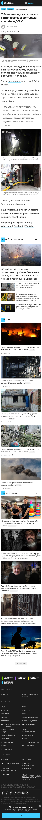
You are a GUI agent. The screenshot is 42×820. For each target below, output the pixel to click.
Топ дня (25, 749)
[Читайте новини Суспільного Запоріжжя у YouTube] (10, 793)
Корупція (26, 707)
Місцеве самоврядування (29, 731)
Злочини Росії (7, 742)
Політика (5, 739)
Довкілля (5, 721)
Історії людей (28, 735)
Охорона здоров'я (29, 721)
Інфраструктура (28, 724)
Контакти (5, 760)
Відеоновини (6, 749)
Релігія (24, 739)
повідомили (14, 81)
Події (3, 707)
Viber (28, 222)
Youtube (29, 226)
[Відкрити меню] (40, 3)
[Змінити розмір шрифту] (39, 32)
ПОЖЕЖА (10, 9)
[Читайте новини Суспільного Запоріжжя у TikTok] (27, 793)
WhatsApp (6, 226)
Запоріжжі (34, 66)
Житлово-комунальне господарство (10, 725)
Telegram (5, 222)
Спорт (3, 746)
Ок (21, 815)
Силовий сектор (8, 735)
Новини (4, 695)
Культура (26, 710)
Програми (5, 774)
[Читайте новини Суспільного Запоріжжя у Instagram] (6, 793)
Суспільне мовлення (10, 763)
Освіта (24, 714)
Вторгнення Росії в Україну (30, 695)
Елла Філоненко (11, 27)
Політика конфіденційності (8, 770)
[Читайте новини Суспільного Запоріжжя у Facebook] (2, 793)
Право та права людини (7, 731)
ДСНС (3, 9)
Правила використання (28, 764)
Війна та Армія (28, 746)
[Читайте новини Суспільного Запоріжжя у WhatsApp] (23, 793)
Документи (27, 769)
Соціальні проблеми (30, 742)
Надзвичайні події (21, 9)
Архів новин (27, 760)
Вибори (4, 717)
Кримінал (5, 710)
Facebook (18, 226)
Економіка (5, 714)
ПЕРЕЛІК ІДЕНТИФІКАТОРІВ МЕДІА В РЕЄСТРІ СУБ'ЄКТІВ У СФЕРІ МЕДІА (31, 777)
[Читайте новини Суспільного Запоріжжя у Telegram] (15, 793)
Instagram (18, 222)
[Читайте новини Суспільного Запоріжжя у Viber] (19, 793)
